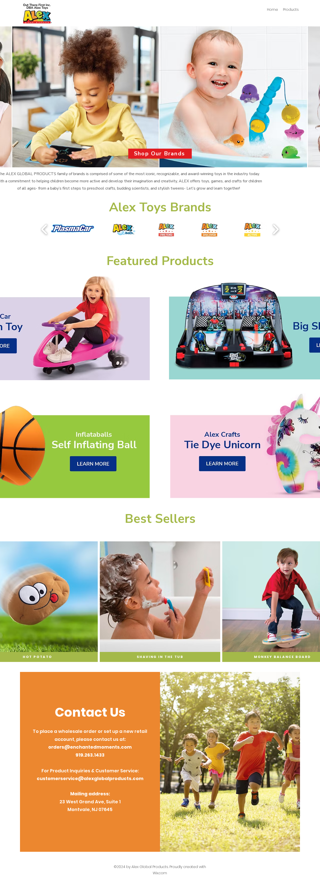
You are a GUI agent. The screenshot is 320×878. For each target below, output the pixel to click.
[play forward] (275, 229)
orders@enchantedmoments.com (90, 747)
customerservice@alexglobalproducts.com (90, 778)
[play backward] (44, 229)
